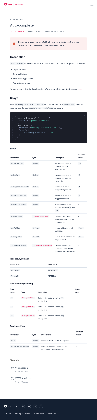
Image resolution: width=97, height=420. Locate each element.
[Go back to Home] (13, 5)
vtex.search (19, 31)
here (80, 89)
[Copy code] (84, 115)
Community (38, 413)
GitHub (7, 413)
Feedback (51, 413)
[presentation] (92, 5)
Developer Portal (22, 413)
